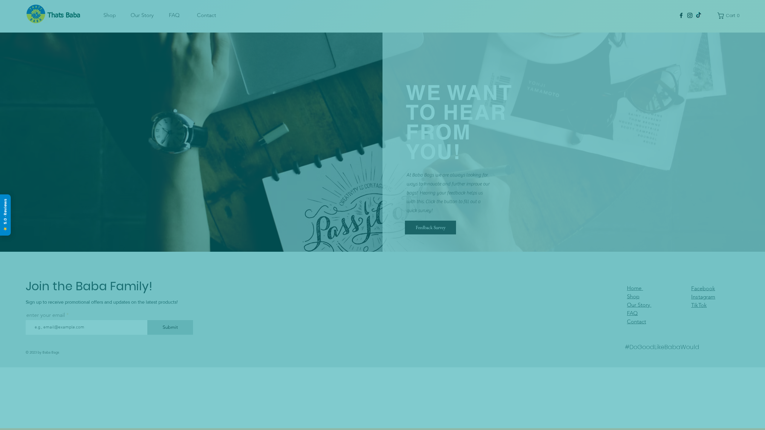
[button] (382, 420)
